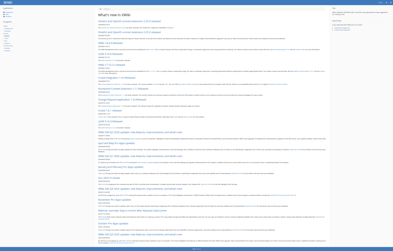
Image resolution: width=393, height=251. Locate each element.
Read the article (295, 150)
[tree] (47, 38)
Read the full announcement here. (283, 195)
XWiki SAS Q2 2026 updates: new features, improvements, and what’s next (140, 132)
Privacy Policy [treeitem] (9, 46)
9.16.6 (114, 60)
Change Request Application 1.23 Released (122, 99)
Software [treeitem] (7, 48)
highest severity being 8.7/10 (279, 49)
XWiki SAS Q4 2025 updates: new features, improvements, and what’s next (140, 188)
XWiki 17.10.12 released (111, 64)
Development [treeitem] (9, 28)
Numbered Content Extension (111, 95)
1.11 (123, 95)
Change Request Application (111, 106)
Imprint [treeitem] (7, 36)
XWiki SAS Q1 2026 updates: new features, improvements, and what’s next (140, 156)
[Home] (100, 9)
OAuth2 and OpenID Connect (111, 28)
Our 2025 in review (109, 178)
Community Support (341, 28)
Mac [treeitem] (6, 41)
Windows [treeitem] (7, 51)
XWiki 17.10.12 (151, 71)
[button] (93, 126)
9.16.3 (114, 128)
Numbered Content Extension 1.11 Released (123, 88)
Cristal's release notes (187, 84)
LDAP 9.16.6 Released (110, 54)
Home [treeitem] (6, 33)
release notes (300, 49)
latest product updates (145, 162)
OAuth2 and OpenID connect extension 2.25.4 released (129, 21)
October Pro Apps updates (113, 223)
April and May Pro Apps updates (116, 143)
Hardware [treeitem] (8, 31)
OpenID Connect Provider (278, 84)
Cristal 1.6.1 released (110, 110)
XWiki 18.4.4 (150, 49)
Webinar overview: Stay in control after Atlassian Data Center (132, 210)
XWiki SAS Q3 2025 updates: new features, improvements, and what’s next (140, 234)
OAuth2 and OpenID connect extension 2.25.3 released (129, 32)
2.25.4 (123, 28)
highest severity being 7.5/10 (304, 71)
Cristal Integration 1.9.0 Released (116, 77)
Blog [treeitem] (6, 26)
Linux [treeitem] (6, 38)
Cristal (155, 84)
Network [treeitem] (7, 43)
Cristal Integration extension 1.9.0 (112, 84)
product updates (135, 139)
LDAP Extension (106, 60)
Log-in (381, 2)
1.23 (122, 106)
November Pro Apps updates (114, 199)
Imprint (106, 9)
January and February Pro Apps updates (120, 167)
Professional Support (341, 30)
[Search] (386, 2)
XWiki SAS (117, 139)
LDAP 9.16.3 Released (110, 121)
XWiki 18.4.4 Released (110, 43)
